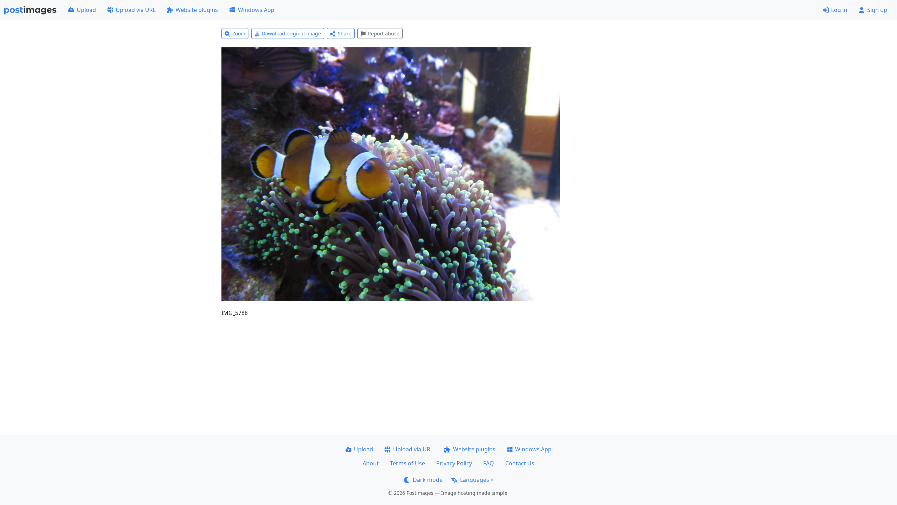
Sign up (877, 10)
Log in (839, 10)
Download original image (291, 33)
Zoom (238, 33)
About (371, 463)
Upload (86, 10)
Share (344, 33)
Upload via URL (136, 10)
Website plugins (197, 10)
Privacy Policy (454, 463)
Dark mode (428, 480)
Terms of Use (407, 463)
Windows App (256, 10)
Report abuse (383, 33)
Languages (474, 480)
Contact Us (519, 463)
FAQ (488, 463)
